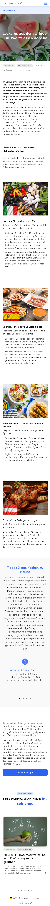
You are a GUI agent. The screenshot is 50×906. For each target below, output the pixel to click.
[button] (46, 3)
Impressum (35, 898)
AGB (15, 898)
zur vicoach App (25, 773)
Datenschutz (23, 898)
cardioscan (15, 3)
